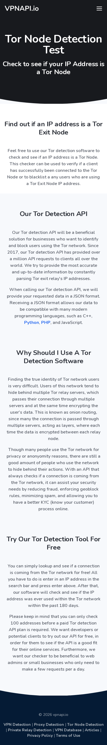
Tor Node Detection (85, 724)
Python (31, 323)
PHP (45, 323)
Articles (92, 730)
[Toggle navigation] (99, 8)
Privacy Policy (40, 735)
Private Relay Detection (30, 730)
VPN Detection (17, 724)
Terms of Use (68, 735)
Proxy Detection (49, 724)
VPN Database (68, 730)
